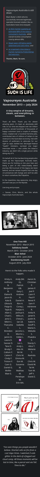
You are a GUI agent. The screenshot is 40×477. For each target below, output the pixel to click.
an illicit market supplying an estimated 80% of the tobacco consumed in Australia (20, 31)
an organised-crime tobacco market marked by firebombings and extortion (21, 52)
